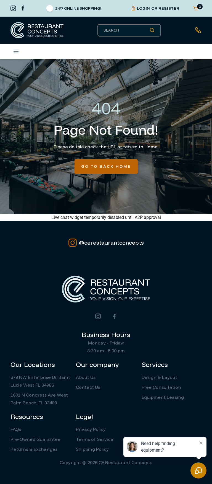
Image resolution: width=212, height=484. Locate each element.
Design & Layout (159, 377)
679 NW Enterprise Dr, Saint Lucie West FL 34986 (40, 381)
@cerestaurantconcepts (111, 242)
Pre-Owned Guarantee (35, 439)
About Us (86, 377)
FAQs (15, 429)
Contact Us (88, 387)
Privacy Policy (91, 429)
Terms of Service (94, 439)
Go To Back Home (106, 166)
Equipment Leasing (163, 397)
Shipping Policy (92, 449)
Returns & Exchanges (33, 449)
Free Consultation (161, 387)
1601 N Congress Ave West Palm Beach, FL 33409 (39, 398)
